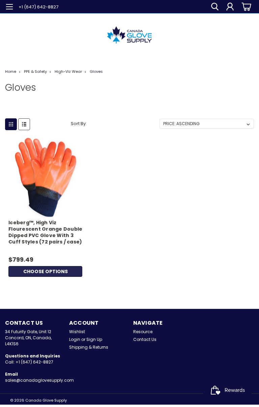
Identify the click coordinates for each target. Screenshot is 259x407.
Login (74, 339)
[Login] (230, 6)
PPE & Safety (35, 71)
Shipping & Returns (88, 347)
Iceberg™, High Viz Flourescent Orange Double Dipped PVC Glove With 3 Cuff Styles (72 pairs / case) (45, 232)
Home (10, 71)
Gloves (96, 71)
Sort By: (79, 123)
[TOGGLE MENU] (9, 7)
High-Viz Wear (68, 71)
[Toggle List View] (24, 124)
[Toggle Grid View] (11, 124)
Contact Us (144, 339)
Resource (142, 332)
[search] (215, 6)
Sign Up (94, 339)
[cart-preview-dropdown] (245, 6)
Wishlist (77, 332)
